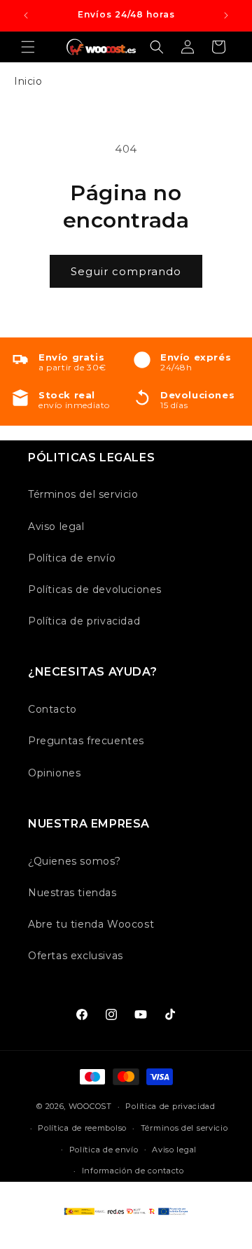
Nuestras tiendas (72, 892)
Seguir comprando (126, 271)
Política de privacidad (84, 621)
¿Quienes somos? (74, 861)
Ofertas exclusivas (75, 955)
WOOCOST (90, 1106)
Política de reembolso (82, 1128)
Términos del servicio (83, 494)
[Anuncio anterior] (25, 15)
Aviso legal (56, 526)
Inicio (28, 81)
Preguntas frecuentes (86, 740)
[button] (28, 47)
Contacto (52, 709)
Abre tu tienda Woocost (91, 924)
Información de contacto (133, 1170)
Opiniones (54, 773)
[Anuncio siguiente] (226, 15)
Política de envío (71, 558)
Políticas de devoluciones (95, 589)
